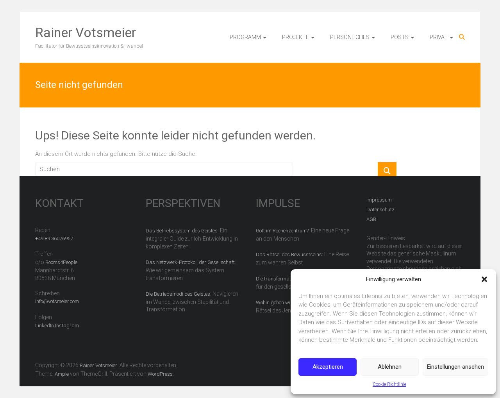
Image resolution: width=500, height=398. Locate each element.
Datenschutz (380, 209)
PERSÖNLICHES (350, 37)
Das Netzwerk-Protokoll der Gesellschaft (190, 262)
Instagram (67, 325)
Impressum (379, 200)
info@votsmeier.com (57, 301)
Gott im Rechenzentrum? (282, 231)
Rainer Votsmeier (85, 32)
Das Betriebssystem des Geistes (182, 231)
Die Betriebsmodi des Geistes (178, 294)
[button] (484, 279)
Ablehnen (390, 366)
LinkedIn (44, 325)
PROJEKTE (295, 37)
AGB (371, 219)
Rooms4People (61, 262)
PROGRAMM (245, 37)
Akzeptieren (327, 366)
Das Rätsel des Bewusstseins (289, 254)
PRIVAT (439, 37)
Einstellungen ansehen (455, 366)
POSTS (400, 37)
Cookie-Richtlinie (389, 384)
